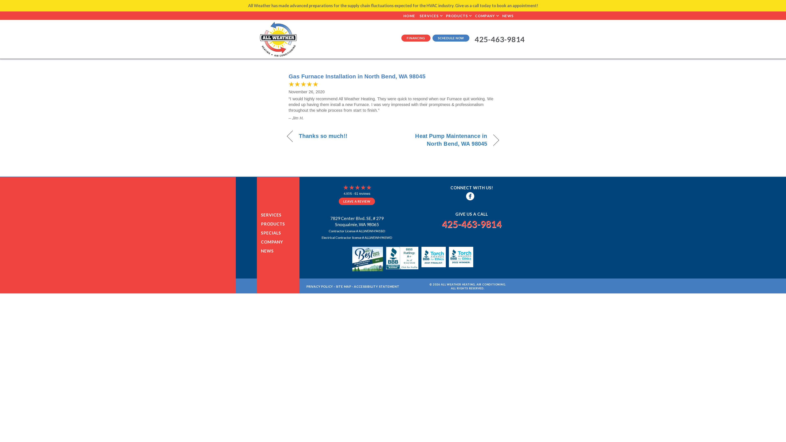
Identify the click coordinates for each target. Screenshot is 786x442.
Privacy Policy (319, 286)
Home (409, 16)
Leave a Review (356, 201)
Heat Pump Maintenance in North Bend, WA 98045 (443, 140)
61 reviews (362, 193)
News (508, 16)
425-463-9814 (472, 224)
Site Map (343, 286)
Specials (271, 232)
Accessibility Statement (376, 286)
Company (485, 16)
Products (457, 16)
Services (429, 16)
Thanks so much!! (323, 136)
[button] (441, 16)
